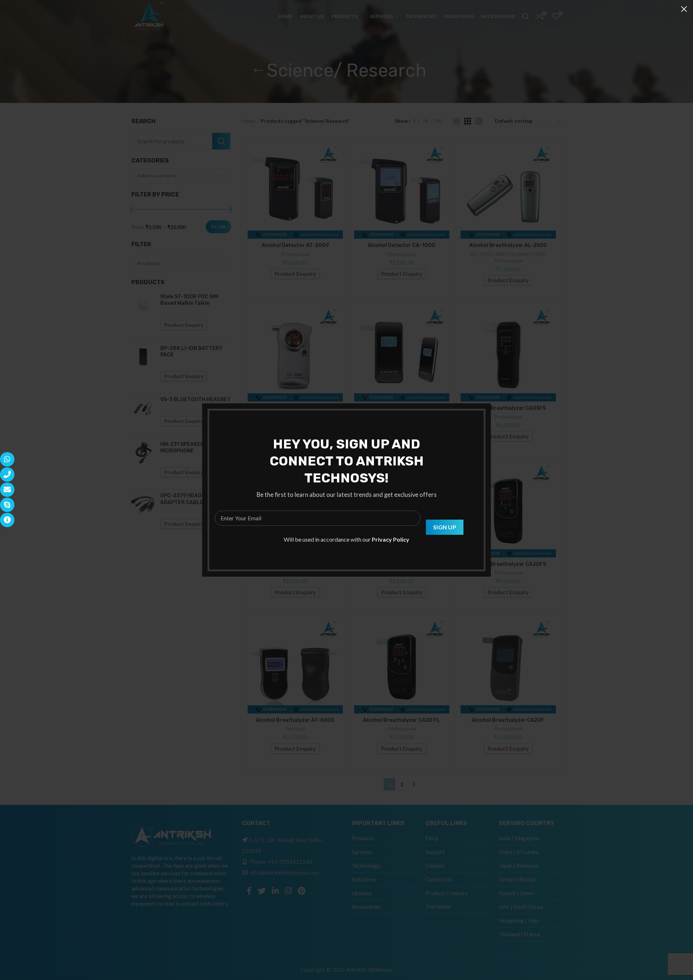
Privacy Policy (390, 539)
